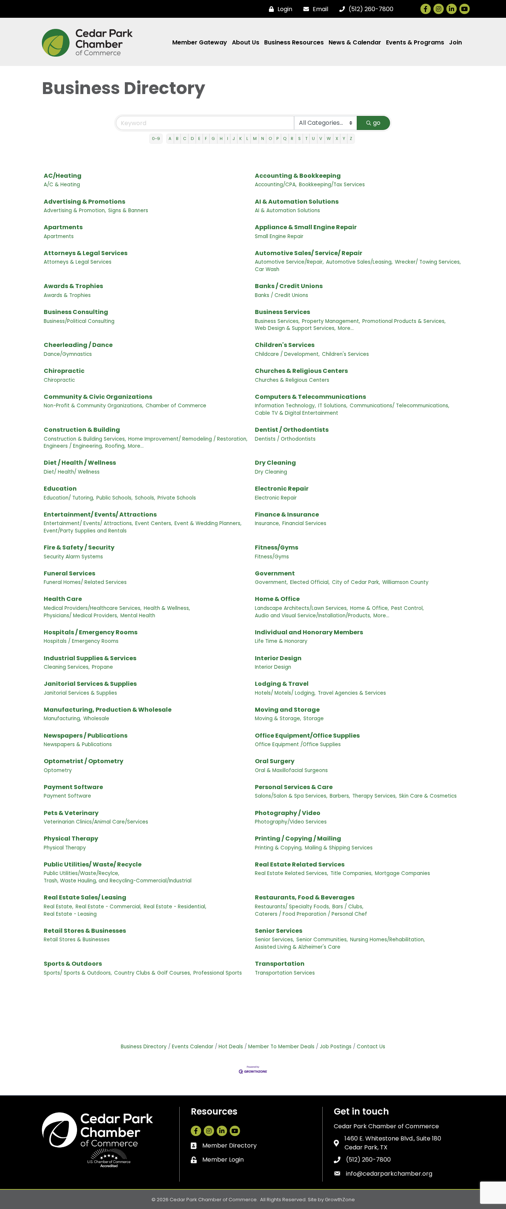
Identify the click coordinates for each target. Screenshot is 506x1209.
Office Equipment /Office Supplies (298, 744)
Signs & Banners (128, 210)
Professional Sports (217, 972)
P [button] (277, 138)
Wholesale (96, 718)
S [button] (299, 138)
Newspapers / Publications (85, 735)
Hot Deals (231, 1046)
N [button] (262, 138)
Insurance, (267, 523)
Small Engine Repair (279, 236)
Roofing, (115, 446)
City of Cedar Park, (356, 582)
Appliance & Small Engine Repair (306, 227)
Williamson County (405, 582)
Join (455, 42)
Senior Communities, (322, 939)
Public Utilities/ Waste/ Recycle (93, 864)
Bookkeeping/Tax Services (332, 184)
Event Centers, (153, 523)
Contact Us (371, 1046)
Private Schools (176, 497)
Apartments (63, 227)
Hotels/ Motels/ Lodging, (285, 693)
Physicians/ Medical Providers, (81, 615)
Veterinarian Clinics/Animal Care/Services (96, 821)
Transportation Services (285, 972)
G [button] (213, 138)
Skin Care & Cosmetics (428, 795)
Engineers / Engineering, (73, 446)
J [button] (234, 138)
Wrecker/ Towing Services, (428, 261)
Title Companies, (351, 873)
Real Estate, (58, 906)
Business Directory (144, 1046)
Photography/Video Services (291, 821)
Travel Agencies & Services (352, 693)
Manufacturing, (62, 718)
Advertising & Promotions (84, 201)
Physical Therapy (71, 838)
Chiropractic (64, 371)
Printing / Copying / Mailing (298, 838)
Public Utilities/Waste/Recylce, (81, 873)
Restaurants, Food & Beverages (304, 897)
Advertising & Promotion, (75, 210)
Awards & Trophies (73, 286)
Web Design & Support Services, (295, 328)
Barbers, (340, 795)
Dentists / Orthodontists (285, 438)
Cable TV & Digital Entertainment (296, 413)
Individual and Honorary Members (309, 632)
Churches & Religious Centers (301, 371)
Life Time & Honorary (281, 641)
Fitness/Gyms (276, 547)
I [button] (227, 138)
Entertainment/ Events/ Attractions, (88, 523)
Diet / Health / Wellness (80, 462)
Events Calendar (192, 1046)
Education (60, 488)
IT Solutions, (332, 405)
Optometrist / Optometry (83, 761)
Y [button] (344, 138)
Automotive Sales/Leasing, (359, 261)
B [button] (177, 138)
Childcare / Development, (287, 354)
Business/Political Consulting (79, 321)
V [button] (320, 138)
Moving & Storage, (278, 718)
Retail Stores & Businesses (85, 930)
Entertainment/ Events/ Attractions (100, 514)
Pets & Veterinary (71, 813)
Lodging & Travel (282, 683)
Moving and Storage (287, 709)
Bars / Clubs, (347, 906)
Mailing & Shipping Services (339, 847)
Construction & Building (82, 429)
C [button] (184, 138)
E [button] (199, 138)
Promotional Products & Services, (404, 321)
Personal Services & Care (294, 787)
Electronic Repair (282, 488)
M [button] (255, 138)
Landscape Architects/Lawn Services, (301, 608)
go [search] (376, 122)
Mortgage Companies (402, 873)
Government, (271, 582)
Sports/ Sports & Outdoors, (78, 972)
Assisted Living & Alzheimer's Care (297, 947)
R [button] (292, 138)
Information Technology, (285, 405)
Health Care (63, 599)
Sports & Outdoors (73, 963)
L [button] (247, 138)
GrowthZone (340, 1199)
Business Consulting (76, 312)
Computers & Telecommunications (310, 397)
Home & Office (277, 599)
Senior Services (278, 930)
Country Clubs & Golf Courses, (152, 972)
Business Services (282, 312)
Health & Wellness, (167, 608)
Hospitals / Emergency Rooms (90, 632)
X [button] (337, 138)
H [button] (221, 138)
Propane (102, 667)
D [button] (192, 138)
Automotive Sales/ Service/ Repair (308, 253)
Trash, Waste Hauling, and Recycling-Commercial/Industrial (118, 880)
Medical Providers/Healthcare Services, (93, 608)
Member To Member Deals (281, 1046)
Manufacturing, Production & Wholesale (108, 709)
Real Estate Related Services (299, 864)
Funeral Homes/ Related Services (85, 582)
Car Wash (267, 269)
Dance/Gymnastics (68, 354)
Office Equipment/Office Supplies (307, 735)
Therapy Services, (374, 795)
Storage (313, 718)
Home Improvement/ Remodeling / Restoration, (187, 438)
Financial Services (304, 523)
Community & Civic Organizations (98, 397)
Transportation (279, 963)
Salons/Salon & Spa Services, (291, 795)
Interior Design (278, 658)
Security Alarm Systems (73, 556)
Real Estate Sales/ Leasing (85, 897)
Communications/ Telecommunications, (399, 405)
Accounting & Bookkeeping (298, 175)
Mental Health (137, 615)
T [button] (306, 138)
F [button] (206, 138)
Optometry (58, 770)
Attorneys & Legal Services (85, 253)
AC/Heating (62, 175)
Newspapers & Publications (78, 744)
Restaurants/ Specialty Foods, (292, 906)
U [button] (313, 138)
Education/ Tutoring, (69, 497)
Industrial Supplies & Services (90, 658)
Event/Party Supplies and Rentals (85, 530)
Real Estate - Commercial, (109, 906)
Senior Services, (274, 939)
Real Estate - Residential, (175, 906)
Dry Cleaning (275, 462)
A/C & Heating (62, 184)
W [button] (329, 138)
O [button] (270, 138)
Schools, (145, 497)
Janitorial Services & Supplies (90, 683)
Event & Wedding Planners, (208, 523)
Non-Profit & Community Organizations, (93, 405)
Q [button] (284, 138)
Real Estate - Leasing (70, 914)
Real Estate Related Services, (291, 873)
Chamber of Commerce (176, 405)
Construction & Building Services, (85, 438)
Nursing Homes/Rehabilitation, (387, 939)
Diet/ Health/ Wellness (72, 471)
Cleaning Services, (67, 667)
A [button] (170, 138)
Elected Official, (310, 582)
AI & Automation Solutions (297, 201)
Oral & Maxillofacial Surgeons (291, 770)
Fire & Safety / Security (79, 547)
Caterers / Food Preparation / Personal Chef (311, 914)
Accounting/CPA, (276, 184)
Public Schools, (114, 497)
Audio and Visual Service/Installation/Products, (313, 615)
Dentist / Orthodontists (292, 429)
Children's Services (284, 345)
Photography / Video (287, 813)
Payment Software (73, 787)
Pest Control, (407, 608)
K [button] (240, 138)
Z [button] (351, 138)
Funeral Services (69, 573)
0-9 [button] (156, 138)
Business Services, (277, 321)
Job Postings (336, 1046)
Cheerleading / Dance (78, 345)
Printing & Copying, (279, 847)
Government (275, 573)
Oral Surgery (274, 761)
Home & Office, (369, 608)
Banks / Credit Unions (289, 286)
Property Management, (331, 321)
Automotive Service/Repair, (289, 261)
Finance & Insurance (287, 514)
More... (346, 328)
